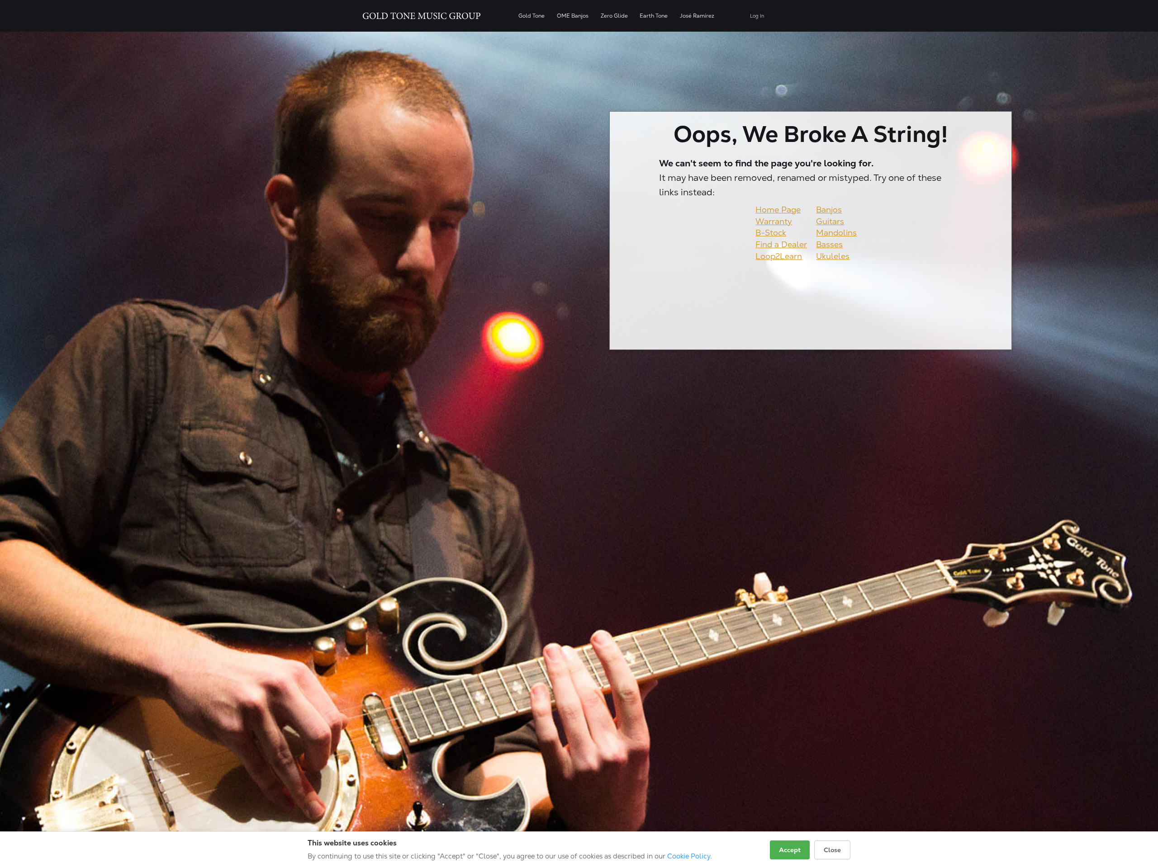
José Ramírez (697, 15)
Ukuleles (833, 256)
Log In (757, 16)
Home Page (778, 209)
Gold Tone (531, 15)
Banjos (829, 209)
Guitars (830, 221)
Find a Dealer (781, 244)
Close (832, 850)
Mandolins (836, 232)
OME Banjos (572, 15)
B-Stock (770, 232)
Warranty (773, 221)
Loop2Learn (778, 256)
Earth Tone (654, 15)
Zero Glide (614, 15)
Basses (829, 244)
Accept (790, 850)
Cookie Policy (688, 856)
